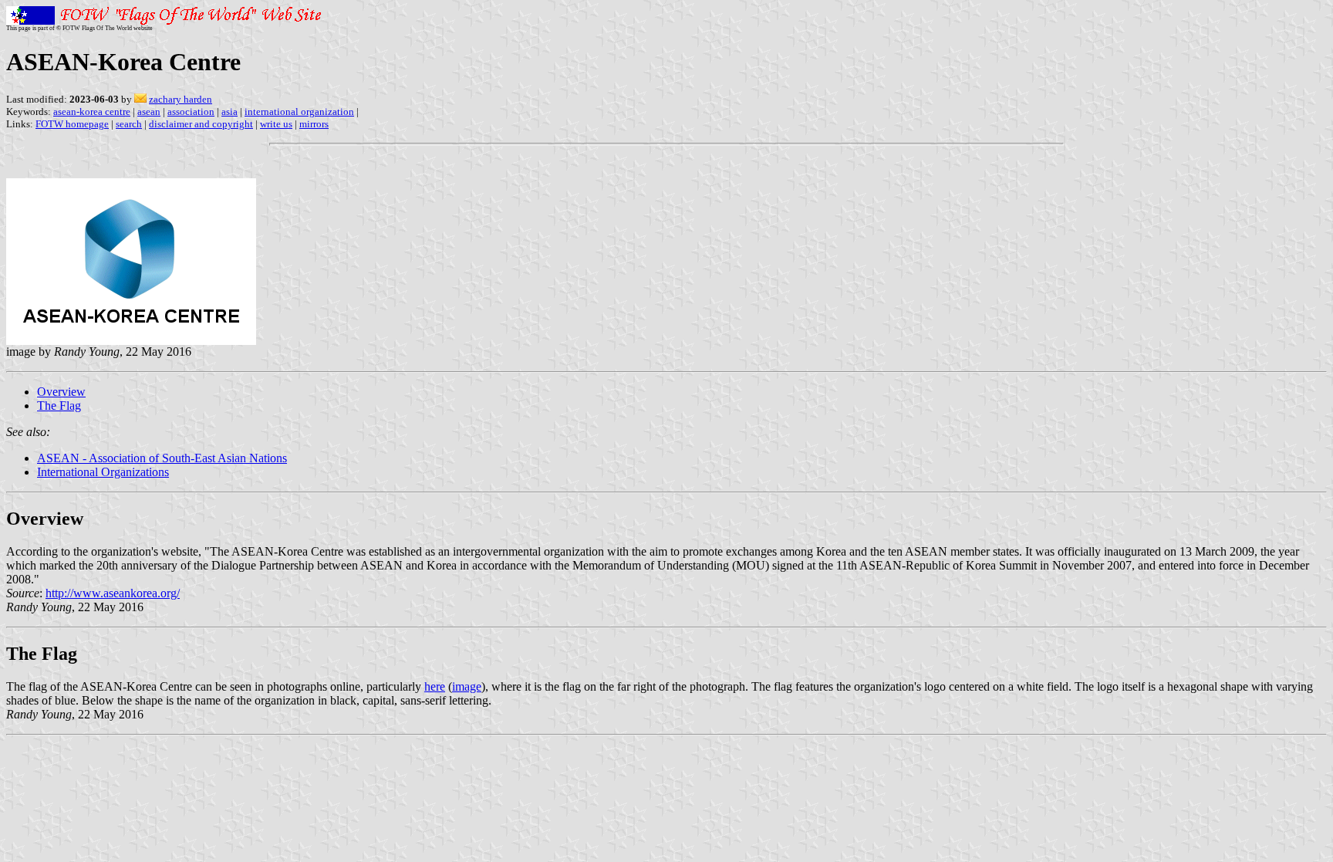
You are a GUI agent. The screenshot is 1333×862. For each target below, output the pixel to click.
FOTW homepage (72, 124)
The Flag (59, 405)
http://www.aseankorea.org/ (113, 593)
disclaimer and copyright (201, 124)
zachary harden (180, 99)
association (190, 111)
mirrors (314, 124)
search (129, 124)
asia (229, 111)
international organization (299, 111)
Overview (61, 391)
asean (148, 111)
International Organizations (103, 471)
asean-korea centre (91, 111)
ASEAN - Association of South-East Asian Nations (162, 458)
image (466, 686)
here (434, 686)
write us (276, 124)
